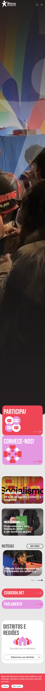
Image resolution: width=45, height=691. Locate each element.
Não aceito (17, 686)
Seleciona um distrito (22, 657)
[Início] (9, 4)
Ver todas (34, 546)
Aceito (5, 686)
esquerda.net (14, 593)
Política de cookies (17, 681)
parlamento (13, 604)
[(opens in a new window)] (22, 562)
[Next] (40, 580)
